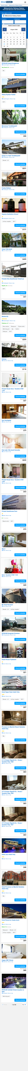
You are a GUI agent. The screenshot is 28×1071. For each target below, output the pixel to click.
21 (20, 41)
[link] (7, 2)
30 (4, 46)
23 (4, 44)
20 (17, 41)
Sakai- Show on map (7, 515)
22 (23, 41)
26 (14, 44)
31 (7, 46)
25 (10, 44)
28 (20, 44)
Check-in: (4, 19)
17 (7, 41)
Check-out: (17, 19)
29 (23, 44)
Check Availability (20, 74)
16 (4, 41)
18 (10, 41)
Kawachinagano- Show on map (9, 98)
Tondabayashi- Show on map (8, 283)
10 (7, 39)
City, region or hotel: (7, 13)
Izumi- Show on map (7, 663)
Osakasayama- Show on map (8, 218)
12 (14, 39)
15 (23, 39)
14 (20, 39)
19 (14, 41)
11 (10, 39)
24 (7, 44)
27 (17, 44)
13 (17, 39)
